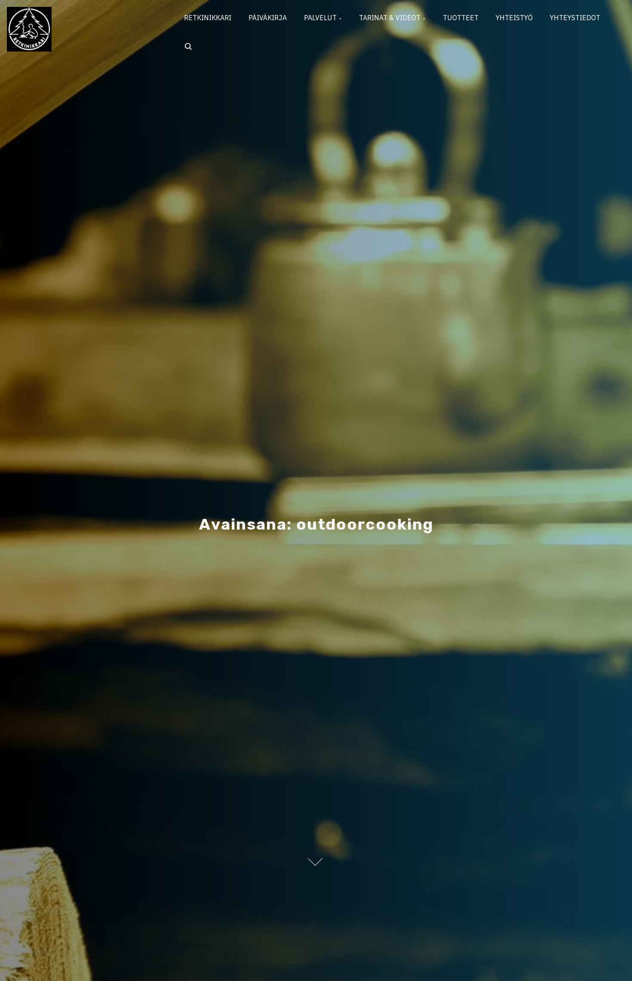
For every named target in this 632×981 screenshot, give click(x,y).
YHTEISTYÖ (514, 17)
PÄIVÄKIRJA (268, 17)
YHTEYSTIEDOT (575, 17)
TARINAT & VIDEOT (389, 17)
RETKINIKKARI (207, 17)
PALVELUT (320, 17)
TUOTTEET (461, 17)
